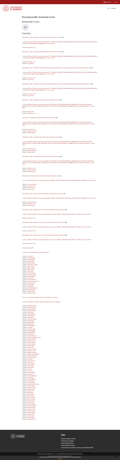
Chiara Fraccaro (31, 360)
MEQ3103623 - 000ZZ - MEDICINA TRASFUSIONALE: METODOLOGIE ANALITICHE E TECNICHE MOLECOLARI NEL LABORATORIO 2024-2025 (56, 67)
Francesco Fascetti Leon (33, 281)
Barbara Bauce (31, 322)
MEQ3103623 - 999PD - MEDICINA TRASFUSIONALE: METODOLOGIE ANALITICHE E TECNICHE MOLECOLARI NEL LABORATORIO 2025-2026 (56, 84)
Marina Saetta (30, 395)
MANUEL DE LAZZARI (33, 354)
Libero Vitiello (30, 415)
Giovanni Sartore (31, 397)
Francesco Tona (31, 409)
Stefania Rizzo (30, 394)
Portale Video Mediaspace (67, 443)
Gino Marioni (30, 374)
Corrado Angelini (31, 309)
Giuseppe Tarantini (32, 405)
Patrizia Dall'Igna (31, 276)
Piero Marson (30, 63)
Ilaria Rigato (30, 392)
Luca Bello (29, 327)
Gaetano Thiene (31, 407)
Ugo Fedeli (30, 359)
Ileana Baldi (30, 317)
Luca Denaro (30, 278)
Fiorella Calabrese (31, 339)
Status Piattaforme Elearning (68, 445)
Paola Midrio (30, 286)
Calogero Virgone (31, 293)
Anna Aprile (30, 256)
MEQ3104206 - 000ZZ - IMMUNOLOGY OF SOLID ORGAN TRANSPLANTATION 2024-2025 (43, 222)
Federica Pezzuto (31, 387)
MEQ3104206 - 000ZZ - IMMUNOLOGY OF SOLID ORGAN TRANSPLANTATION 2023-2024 (43, 209)
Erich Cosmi (30, 271)
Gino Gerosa (30, 362)
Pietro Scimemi (31, 400)
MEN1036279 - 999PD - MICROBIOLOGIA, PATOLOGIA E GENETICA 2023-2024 (41, 137)
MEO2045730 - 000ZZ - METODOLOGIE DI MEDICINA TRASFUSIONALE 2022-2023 (42, 37)
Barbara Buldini (31, 263)
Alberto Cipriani (31, 345)
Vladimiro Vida (31, 291)
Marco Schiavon (31, 399)
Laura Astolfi (30, 312)
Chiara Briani (30, 334)
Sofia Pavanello (31, 187)
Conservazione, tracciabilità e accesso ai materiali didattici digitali (77, 447)
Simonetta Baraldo (31, 319)
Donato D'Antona (31, 274)
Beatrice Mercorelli (31, 131)
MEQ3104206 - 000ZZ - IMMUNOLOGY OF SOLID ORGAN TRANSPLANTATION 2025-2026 (43, 235)
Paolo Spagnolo (31, 404)
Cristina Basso (30, 320)
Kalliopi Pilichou (31, 132)
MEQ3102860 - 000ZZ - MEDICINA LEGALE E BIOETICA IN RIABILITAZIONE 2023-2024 (42, 193)
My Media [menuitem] (113, 8)
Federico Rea (30, 390)
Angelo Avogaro (31, 314)
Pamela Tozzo (30, 189)
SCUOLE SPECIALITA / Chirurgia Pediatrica (38, 252)
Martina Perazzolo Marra (33, 384)
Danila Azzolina (31, 315)
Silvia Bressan (30, 261)
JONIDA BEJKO (31, 325)
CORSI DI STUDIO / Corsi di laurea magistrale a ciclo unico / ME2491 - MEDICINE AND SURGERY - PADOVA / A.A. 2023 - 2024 (59, 214)
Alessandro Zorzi (31, 419)
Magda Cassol (30, 269)
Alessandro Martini (31, 375)
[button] (107, 2)
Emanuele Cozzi (31, 47)
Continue (60, 458)
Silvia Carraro (30, 266)
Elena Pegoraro (31, 382)
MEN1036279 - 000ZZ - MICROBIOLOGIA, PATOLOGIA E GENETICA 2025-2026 (41, 156)
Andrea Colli (30, 347)
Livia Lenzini (30, 79)
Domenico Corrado (32, 349)
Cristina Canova (31, 340)
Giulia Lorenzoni (31, 372)
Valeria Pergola (31, 385)
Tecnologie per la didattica (67, 440)
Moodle (80, 454)
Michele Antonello (31, 310)
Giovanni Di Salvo (31, 279)
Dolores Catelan (31, 344)
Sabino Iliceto (30, 367)
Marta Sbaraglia (31, 289)
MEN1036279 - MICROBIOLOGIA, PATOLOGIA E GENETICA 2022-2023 (39, 117)
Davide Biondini (31, 332)
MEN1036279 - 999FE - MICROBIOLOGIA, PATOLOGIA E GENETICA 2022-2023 (41, 100)
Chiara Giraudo (31, 364)
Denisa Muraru (31, 380)
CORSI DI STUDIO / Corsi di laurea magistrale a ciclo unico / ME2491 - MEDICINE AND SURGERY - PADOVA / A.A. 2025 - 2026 (59, 239)
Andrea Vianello (31, 412)
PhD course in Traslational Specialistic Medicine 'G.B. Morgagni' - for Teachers (40, 297)
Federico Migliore (31, 379)
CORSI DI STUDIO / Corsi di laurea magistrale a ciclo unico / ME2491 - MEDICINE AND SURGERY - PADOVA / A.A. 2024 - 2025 (59, 227)
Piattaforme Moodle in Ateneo (68, 438)
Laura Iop (29, 369)
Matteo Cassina (31, 268)
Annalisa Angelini (31, 307)
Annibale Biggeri (31, 330)
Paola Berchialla (31, 329)
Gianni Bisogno (31, 259)
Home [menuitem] (108, 8)
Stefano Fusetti (31, 283)
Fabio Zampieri (31, 417)
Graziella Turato (31, 410)
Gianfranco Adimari (32, 305)
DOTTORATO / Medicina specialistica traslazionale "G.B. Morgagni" (44, 301)
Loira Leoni (30, 370)
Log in (115, 2)
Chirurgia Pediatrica (26, 248)
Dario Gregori (30, 284)
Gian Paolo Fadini (31, 357)
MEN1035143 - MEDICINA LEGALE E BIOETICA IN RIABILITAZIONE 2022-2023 (41, 176)
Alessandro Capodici (32, 264)
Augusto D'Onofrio (31, 352)
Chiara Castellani (31, 342)
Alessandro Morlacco (32, 288)
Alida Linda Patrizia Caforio (34, 337)
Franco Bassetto (31, 258)
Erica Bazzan (30, 324)
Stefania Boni (30, 111)
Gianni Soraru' (30, 402)
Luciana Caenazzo (32, 184)
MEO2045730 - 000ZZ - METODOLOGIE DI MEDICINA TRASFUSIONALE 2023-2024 (42, 51)
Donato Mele (30, 377)
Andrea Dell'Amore (32, 355)
